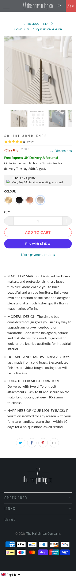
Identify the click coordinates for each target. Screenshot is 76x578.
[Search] (61, 6)
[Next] (68, 70)
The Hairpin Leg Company (43, 533)
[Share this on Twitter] (20, 442)
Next (46, 23)
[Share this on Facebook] (32, 442)
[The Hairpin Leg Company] (38, 6)
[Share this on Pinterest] (43, 442)
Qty (7, 212)
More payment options (38, 254)
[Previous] (8, 70)
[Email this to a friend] (54, 442)
